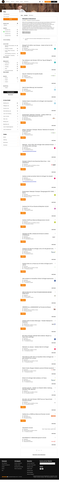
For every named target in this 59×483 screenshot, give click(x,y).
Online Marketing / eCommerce (10, 53)
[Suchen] (42, 1)
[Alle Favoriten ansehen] (39, 1)
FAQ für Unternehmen (18, 468)
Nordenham (5, 145)
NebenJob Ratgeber (30, 474)
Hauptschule (7, 62)
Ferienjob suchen (30, 470)
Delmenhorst (31, 15)
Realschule (7, 64)
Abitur (6, 68)
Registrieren (48, 1)
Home (22, 15)
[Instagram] (41, 469)
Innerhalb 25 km (7, 31)
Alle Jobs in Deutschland (31, 464)
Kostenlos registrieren (18, 463)
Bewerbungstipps (30, 472)
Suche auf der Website (46, 461)
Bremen (4, 137)
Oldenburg (5, 139)
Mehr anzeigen (6, 72)
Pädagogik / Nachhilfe (9, 48)
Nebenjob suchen (30, 466)
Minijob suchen (29, 468)
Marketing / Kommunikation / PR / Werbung (10, 46)
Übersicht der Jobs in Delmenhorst (39, 454)
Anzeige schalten (17, 464)
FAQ (2, 470)
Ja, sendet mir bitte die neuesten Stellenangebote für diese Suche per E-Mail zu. (37, 39)
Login (54, 1)
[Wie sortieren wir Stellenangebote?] (17, 23)
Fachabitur (7, 66)
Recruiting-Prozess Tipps (18, 466)
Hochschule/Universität (9, 70)
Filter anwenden (10, 92)
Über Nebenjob (4, 463)
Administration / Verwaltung (9, 55)
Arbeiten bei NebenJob (6, 464)
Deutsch (6, 77)
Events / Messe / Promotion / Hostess (10, 51)
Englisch (6, 79)
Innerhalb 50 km (7, 33)
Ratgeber (17, 1)
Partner (3, 468)
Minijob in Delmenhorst (26, 31)
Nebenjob (26, 15)
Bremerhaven (5, 142)
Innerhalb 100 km (8, 35)
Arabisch (6, 81)
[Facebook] (43, 469)
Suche (10, 19)
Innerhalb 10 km (7, 29)
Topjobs (6, 87)
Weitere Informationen (26, 32)
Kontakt (21, 1)
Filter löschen (10, 94)
